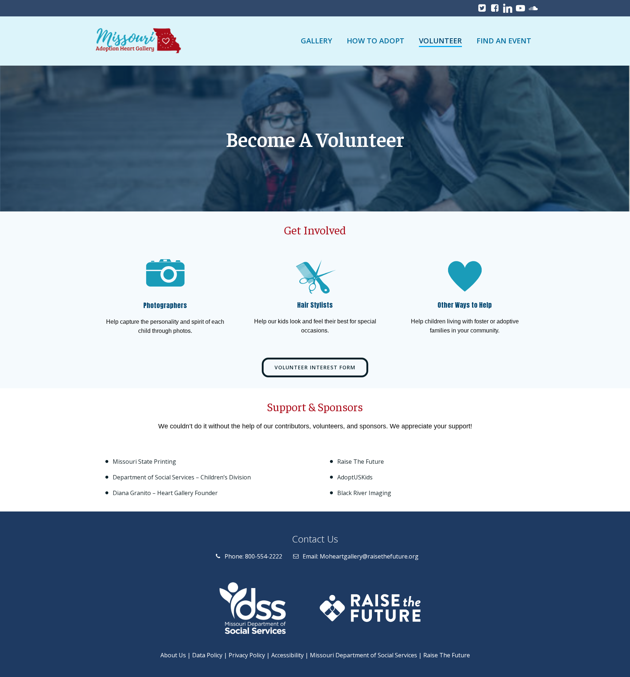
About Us (173, 655)
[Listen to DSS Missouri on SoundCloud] (533, 8)
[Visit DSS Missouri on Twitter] (482, 8)
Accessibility (287, 655)
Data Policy (207, 655)
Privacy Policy (247, 655)
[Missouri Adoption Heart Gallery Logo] (137, 41)
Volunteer (440, 41)
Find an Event (504, 41)
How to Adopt (375, 41)
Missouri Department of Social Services (363, 655)
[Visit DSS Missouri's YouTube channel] (520, 8)
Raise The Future (446, 655)
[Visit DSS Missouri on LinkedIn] (507, 8)
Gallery (316, 41)
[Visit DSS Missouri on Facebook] (494, 8)
